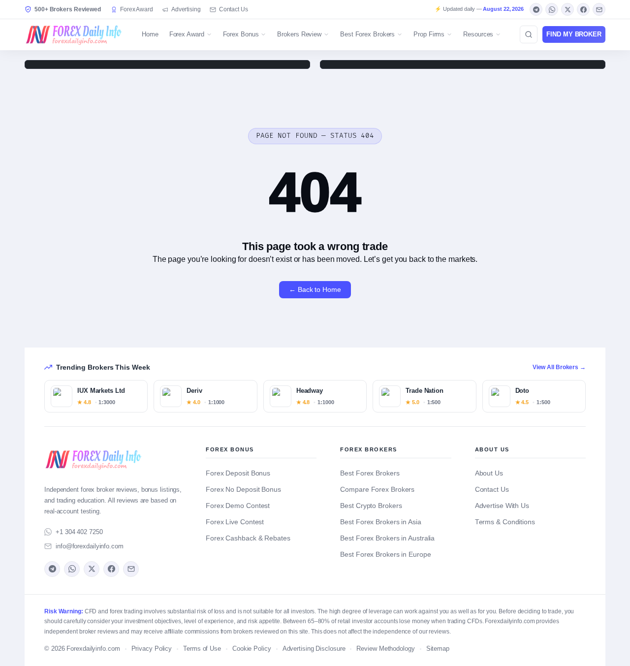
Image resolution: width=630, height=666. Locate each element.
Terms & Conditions (505, 522)
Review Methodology (385, 648)
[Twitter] (567, 9)
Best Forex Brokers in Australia (387, 538)
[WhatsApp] (551, 9)
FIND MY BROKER (573, 34)
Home (150, 34)
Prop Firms (428, 34)
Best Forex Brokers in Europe (385, 554)
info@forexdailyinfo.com (90, 546)
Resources (478, 34)
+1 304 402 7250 (79, 532)
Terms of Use (202, 648)
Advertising (186, 9)
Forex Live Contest (235, 522)
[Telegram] (536, 9)
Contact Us (233, 9)
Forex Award (136, 9)
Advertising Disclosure (314, 648)
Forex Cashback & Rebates (248, 538)
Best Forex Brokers (367, 34)
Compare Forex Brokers (377, 489)
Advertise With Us (502, 505)
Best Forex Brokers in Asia (380, 522)
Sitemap (437, 648)
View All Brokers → (559, 367)
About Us (489, 473)
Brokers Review (299, 34)
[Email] (599, 9)
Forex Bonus (241, 34)
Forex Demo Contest (238, 505)
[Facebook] (583, 9)
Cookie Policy (251, 648)
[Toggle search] (528, 34)
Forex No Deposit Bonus (243, 489)
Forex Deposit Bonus (238, 473)
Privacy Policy (151, 648)
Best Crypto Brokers (371, 505)
